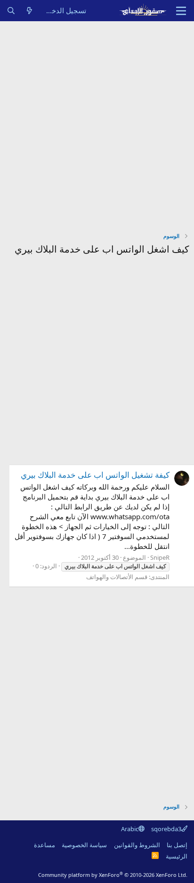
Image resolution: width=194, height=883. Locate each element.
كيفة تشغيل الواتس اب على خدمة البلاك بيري (95, 474)
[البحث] (11, 10)
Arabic (129, 829)
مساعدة (44, 845)
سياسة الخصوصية (84, 845)
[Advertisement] (97, 123)
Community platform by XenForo (112, 874)
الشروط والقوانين (137, 845)
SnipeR (160, 557)
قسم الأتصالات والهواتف (116, 576)
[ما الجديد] (29, 10)
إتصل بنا (177, 845)
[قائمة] (181, 10)
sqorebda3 (166, 829)
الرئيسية (176, 856)
